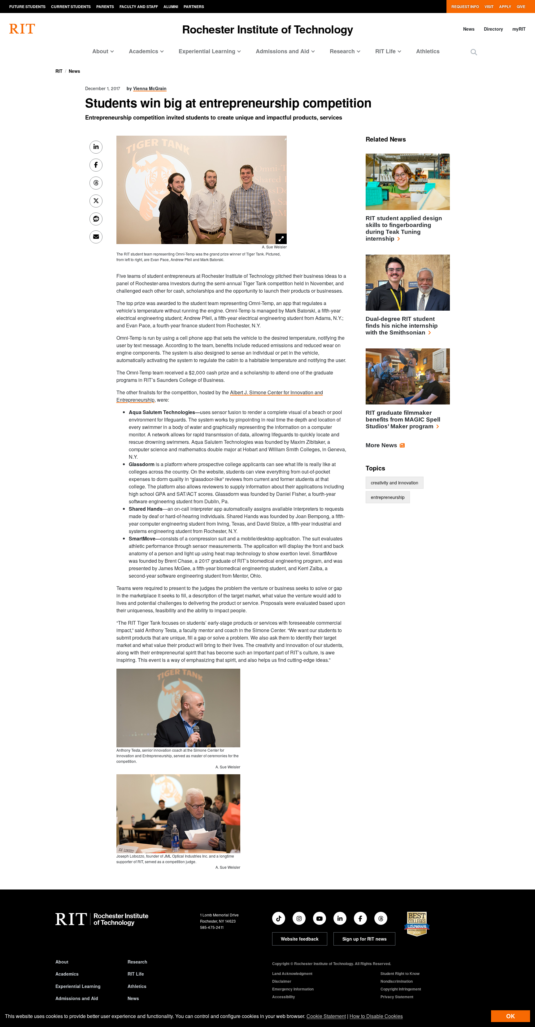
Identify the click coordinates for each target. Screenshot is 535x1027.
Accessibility (283, 996)
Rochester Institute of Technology (267, 29)
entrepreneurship (388, 497)
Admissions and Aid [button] (282, 51)
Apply (505, 6)
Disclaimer (281, 981)
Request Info (465, 6)
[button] (474, 52)
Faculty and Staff (139, 6)
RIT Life (136, 974)
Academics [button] (143, 51)
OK (510, 1016)
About (61, 962)
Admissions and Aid (76, 998)
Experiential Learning (78, 986)
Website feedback (300, 939)
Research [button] (342, 51)
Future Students (27, 6)
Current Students (71, 6)
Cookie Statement (326, 1016)
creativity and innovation (394, 482)
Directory (493, 29)
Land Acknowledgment (292, 973)
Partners (194, 6)
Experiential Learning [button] (207, 51)
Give (521, 6)
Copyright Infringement (401, 989)
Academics (67, 974)
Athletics (428, 51)
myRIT (519, 29)
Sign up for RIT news (364, 939)
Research (137, 962)
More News (381, 445)
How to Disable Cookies (376, 1016)
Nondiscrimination (397, 981)
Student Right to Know (400, 973)
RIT (59, 71)
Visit (489, 6)
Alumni (170, 6)
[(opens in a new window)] (278, 918)
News (469, 29)
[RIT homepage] (22, 29)
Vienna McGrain (150, 88)
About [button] (100, 51)
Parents (105, 6)
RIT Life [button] (385, 51)
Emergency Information (293, 989)
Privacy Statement (397, 996)
